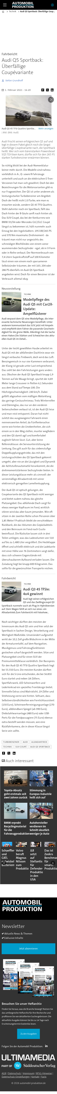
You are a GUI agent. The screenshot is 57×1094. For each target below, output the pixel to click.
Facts (43, 1076)
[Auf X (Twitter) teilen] (48, 90)
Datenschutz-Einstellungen (16, 1076)
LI (47, 1045)
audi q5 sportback (40, 746)
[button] (4, 863)
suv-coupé (21, 746)
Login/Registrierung (53, 4)
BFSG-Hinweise (44, 1073)
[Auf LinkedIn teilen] (53, 90)
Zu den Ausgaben (28, 1033)
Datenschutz (14, 1073)
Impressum (28, 1073)
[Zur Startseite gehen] (23, 5)
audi (25, 742)
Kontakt (35, 1076)
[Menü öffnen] (4, 4)
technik (7, 746)
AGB (4, 1073)
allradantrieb (39, 742)
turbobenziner (11, 742)
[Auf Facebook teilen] (43, 90)
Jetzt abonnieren (28, 948)
